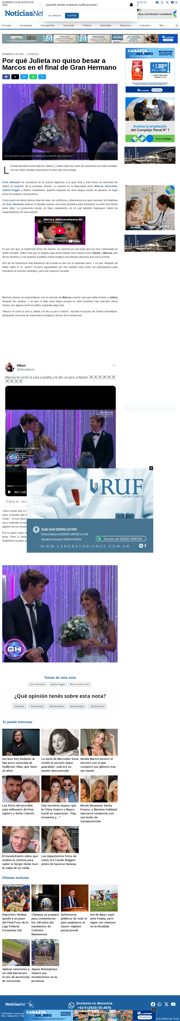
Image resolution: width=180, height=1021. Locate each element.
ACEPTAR (72, 15)
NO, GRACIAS (55, 15)
